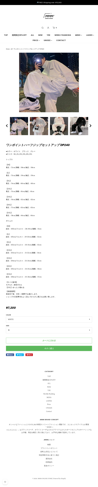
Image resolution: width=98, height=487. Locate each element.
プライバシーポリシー (49, 448)
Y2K (48, 35)
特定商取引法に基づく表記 (49, 455)
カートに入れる (49, 340)
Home (8, 49)
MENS (49, 397)
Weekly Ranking (62, 35)
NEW (40, 35)
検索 (49, 445)
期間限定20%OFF (19, 35)
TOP (6, 35)
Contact (61, 40)
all (12, 49)
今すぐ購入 (49, 348)
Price (49, 404)
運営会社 (49, 459)
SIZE (7, 325)
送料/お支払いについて (49, 452)
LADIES (49, 401)
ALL (32, 35)
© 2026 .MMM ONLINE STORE (42, 478)
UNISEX (49, 408)
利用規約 (49, 462)
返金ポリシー (49, 466)
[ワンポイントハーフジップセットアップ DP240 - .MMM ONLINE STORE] (19, 126)
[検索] (42, 28)
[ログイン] (48, 28)
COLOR (8, 315)
